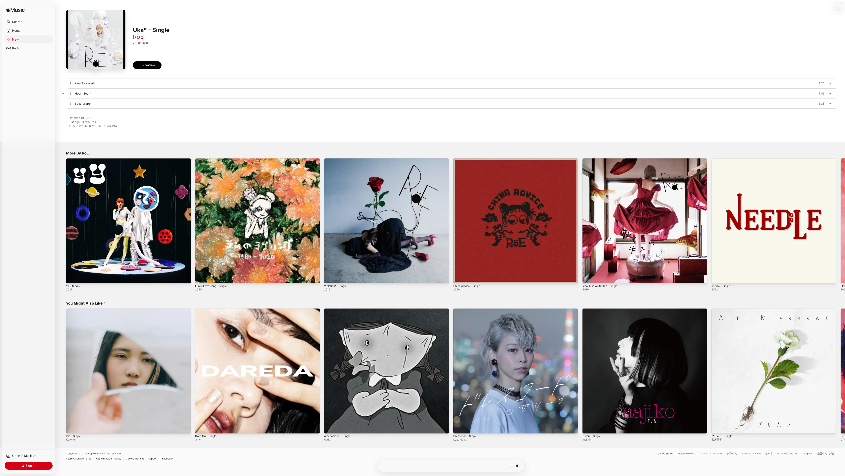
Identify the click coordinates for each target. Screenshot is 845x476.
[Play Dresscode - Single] (459, 427)
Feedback (167, 458)
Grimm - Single (592, 310)
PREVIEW (820, 83)
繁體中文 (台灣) (825, 453)
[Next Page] (841, 221)
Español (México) (687, 453)
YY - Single (73, 160)
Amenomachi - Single (338, 310)
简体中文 (732, 453)
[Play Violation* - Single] (329, 278)
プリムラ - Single (722, 310)
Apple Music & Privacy (108, 458)
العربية (705, 453)
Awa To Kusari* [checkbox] (85, 83)
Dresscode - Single (466, 310)
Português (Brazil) (787, 453)
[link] (86, 303)
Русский (718, 453)
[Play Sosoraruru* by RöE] (70, 104)
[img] (15, 10)
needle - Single (721, 160)
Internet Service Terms (78, 458)
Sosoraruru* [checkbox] (83, 103)
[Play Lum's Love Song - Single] (200, 278)
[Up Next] (511, 466)
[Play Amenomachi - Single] (329, 427)
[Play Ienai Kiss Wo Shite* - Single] (588, 278)
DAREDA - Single (206, 310)
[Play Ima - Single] (71, 427)
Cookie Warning (135, 458)
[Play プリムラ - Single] (717, 427)
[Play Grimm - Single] (588, 427)
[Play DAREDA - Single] (200, 427)
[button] (28, 22)
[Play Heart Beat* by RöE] (70, 94)
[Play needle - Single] (717, 278)
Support (153, 458)
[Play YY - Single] (71, 278)
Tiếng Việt (807, 453)
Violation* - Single (336, 160)
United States (665, 453)
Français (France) (751, 453)
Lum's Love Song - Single (212, 160)
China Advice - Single (468, 160)
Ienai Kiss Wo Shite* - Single (601, 160)
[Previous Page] (62, 221)
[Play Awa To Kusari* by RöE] (70, 84)
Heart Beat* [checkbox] (83, 93)
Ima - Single (74, 310)
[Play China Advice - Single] (459, 278)
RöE (138, 36)
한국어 (768, 453)
